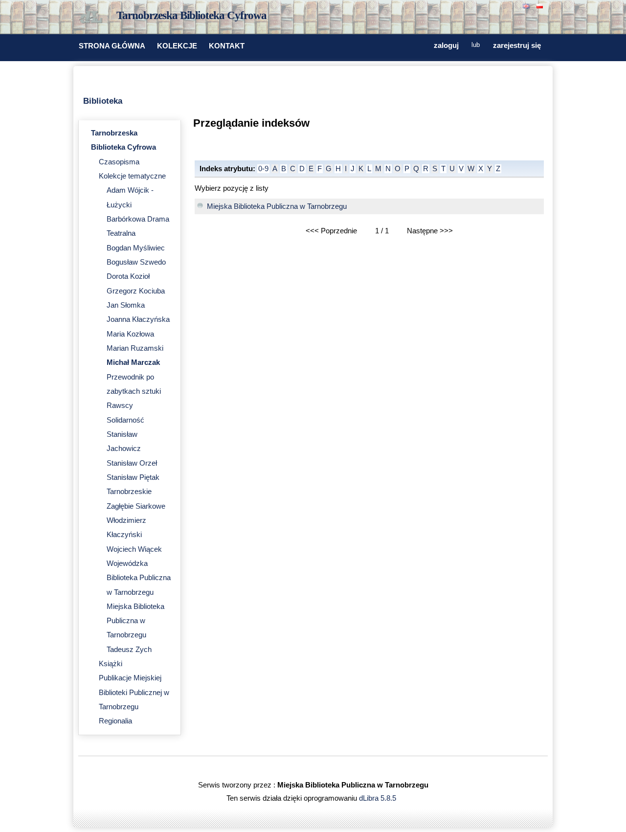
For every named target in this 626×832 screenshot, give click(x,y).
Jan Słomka (126, 305)
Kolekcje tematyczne (132, 176)
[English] (527, 5)
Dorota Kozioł (128, 276)
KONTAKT (227, 46)
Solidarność (125, 420)
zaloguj (446, 45)
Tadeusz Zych (129, 649)
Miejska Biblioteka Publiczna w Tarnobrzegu (135, 621)
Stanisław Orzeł (132, 463)
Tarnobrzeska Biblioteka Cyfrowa (191, 15)
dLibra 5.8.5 (378, 798)
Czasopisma (119, 162)
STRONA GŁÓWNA (112, 46)
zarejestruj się (517, 45)
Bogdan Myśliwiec (136, 248)
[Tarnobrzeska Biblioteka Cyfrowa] (93, 17)
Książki (110, 664)
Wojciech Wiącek (134, 549)
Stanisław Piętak (133, 477)
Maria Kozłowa (130, 334)
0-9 (263, 169)
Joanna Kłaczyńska (138, 319)
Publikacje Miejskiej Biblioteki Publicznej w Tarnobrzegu (134, 692)
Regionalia (115, 721)
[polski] (541, 5)
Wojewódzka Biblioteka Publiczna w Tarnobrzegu (139, 578)
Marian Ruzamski (135, 348)
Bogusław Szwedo (136, 262)
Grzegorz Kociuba (136, 291)
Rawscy (120, 405)
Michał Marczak (133, 362)
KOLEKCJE (177, 46)
